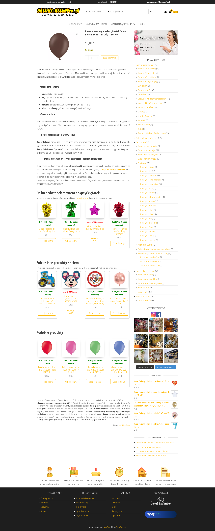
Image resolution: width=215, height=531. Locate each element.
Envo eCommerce (121, 527)
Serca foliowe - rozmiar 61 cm (149, 261)
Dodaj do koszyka (109, 57)
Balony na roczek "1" (144, 90)
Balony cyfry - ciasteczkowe (148, 175)
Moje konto (116, 498)
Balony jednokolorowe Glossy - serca (150, 283)
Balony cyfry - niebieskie (147, 231)
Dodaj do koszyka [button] (47, 240)
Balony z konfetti (143, 292)
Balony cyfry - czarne (146, 188)
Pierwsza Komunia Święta (146, 107)
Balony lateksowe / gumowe (145, 271)
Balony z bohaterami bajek (146, 150)
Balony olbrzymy (143, 287)
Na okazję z (123, 24)
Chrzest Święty (142, 94)
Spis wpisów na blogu (83, 511)
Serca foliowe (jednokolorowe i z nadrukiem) (153, 253)
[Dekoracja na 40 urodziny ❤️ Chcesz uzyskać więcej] (141, 341)
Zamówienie (116, 502)
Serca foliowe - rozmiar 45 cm (149, 257)
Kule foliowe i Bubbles (145, 244)
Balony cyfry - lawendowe (148, 205)
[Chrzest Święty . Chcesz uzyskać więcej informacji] (141, 356)
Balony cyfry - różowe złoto (148, 222)
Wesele (140, 128)
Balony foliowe (141, 142)
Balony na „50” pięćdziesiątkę (147, 81)
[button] (77, 34)
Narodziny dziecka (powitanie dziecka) (150, 103)
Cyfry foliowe (142, 163)
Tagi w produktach (82, 515)
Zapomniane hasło (118, 515)
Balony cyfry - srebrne (147, 214)
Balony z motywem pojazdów (147, 146)
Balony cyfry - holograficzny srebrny (151, 197)
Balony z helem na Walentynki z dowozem (150, 447)
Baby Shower (142, 85)
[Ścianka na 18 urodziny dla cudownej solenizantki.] (141, 325)
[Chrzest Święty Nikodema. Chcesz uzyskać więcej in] (171, 341)
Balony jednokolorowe (124, 425)
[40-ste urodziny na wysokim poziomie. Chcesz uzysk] (156, 341)
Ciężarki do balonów (144, 300)
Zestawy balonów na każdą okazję (147, 138)
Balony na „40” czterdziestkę (147, 77)
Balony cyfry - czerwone (147, 192)
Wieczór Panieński (144, 124)
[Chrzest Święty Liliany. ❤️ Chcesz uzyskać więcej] (156, 356)
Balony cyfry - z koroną (147, 235)
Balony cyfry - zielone (146, 210)
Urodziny (141, 111)
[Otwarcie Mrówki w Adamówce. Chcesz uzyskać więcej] (171, 356)
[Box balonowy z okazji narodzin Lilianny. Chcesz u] (156, 325)
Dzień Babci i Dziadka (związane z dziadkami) (152, 98)
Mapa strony (45, 507)
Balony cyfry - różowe (146, 227)
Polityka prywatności (47, 498)
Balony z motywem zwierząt (147, 158)
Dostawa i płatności (82, 502)
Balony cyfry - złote (146, 218)
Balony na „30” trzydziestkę (146, 73)
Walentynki (141, 120)
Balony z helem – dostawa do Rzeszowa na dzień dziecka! (155, 442)
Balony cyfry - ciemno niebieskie (150, 179)
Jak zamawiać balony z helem (85, 498)
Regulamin (44, 502)
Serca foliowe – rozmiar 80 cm (150, 265)
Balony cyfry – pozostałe (147, 240)
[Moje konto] (165, 12)
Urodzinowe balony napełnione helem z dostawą (152, 451)
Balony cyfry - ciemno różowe (149, 184)
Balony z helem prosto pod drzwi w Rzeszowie (151, 455)
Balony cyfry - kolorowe (147, 201)
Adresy (114, 507)
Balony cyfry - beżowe (147, 167)
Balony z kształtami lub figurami (148, 154)
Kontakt (142, 24)
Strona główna (75, 24)
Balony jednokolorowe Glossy (147, 279)
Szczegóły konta (117, 511)
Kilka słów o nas (81, 507)
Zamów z (96, 24)
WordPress (107, 527)
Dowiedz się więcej (95, 239)
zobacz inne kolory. (83, 198)
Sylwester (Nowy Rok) (145, 116)
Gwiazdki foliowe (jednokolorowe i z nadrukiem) (154, 249)
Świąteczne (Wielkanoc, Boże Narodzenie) (152, 133)
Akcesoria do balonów (143, 296)
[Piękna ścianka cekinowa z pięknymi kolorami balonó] (171, 325)
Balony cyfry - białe (146, 171)
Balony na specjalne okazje (145, 65)
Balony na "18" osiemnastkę (147, 68)
